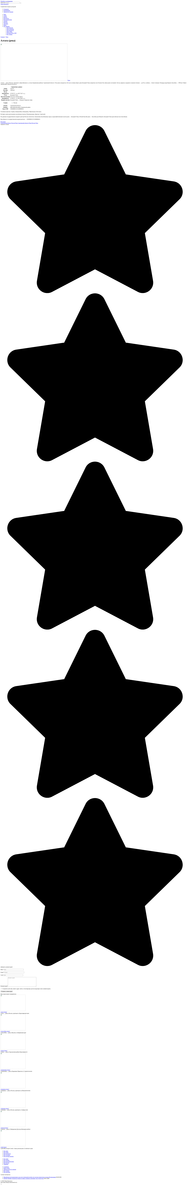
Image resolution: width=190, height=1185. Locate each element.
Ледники (6, 23)
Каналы (5, 22)
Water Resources (4, 4)
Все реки (6, 1151)
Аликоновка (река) (5, 1070)
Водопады (6, 18)
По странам (6, 26)
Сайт (2, 975)
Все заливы (6, 1160)
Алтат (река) (4, 1012)
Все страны (9, 34)
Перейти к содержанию (7, 1)
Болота (5, 17)
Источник (3, 121)
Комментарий (4, 986)
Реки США (9, 31)
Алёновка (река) (5, 1108)
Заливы (5, 21)
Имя (2, 969)
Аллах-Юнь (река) (5, 1031)
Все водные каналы (9, 1156)
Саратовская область (6, 123)
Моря (5, 25)
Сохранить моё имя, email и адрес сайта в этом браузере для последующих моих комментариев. (26, 988)
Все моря (6, 1159)
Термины (6, 1164)
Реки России (10, 27)
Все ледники (7, 1155)
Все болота (6, 1163)
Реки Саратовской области (22, 123)
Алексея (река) (4, 1127)
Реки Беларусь (10, 30)
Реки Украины (10, 29)
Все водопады (7, 1153)
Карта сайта (7, 1168)
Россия (13, 123)
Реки (5, 14)
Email (2, 972)
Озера (5, 15)
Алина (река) (4, 1050)
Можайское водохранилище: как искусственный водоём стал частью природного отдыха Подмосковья (30, 1177)
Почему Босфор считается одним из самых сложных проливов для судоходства (24, 1178)
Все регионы (7, 1172)
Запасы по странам (8, 11)
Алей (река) (4, 1147)
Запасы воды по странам (10, 1169)
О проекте (6, 9)
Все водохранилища (9, 1161)
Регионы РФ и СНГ (12, 33)
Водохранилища (8, 19)
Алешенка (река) (5, 1089)
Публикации (7, 10)
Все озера (6, 1152)
